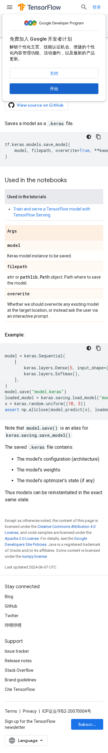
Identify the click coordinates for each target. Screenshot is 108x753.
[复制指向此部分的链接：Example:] (31, 335)
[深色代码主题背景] (89, 137)
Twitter (12, 615)
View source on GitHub (40, 105)
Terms (11, 711)
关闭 (54, 73)
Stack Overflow (19, 670)
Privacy (30, 711)
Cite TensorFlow (20, 689)
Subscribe (88, 724)
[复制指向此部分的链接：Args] (23, 231)
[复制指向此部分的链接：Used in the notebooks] (73, 180)
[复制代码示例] (98, 137)
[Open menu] (10, 7)
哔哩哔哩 (13, 625)
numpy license (34, 556)
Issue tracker (17, 651)
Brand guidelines (20, 679)
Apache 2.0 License (22, 538)
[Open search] (84, 7)
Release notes (18, 660)
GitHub (11, 606)
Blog (9, 596)
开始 (54, 88)
